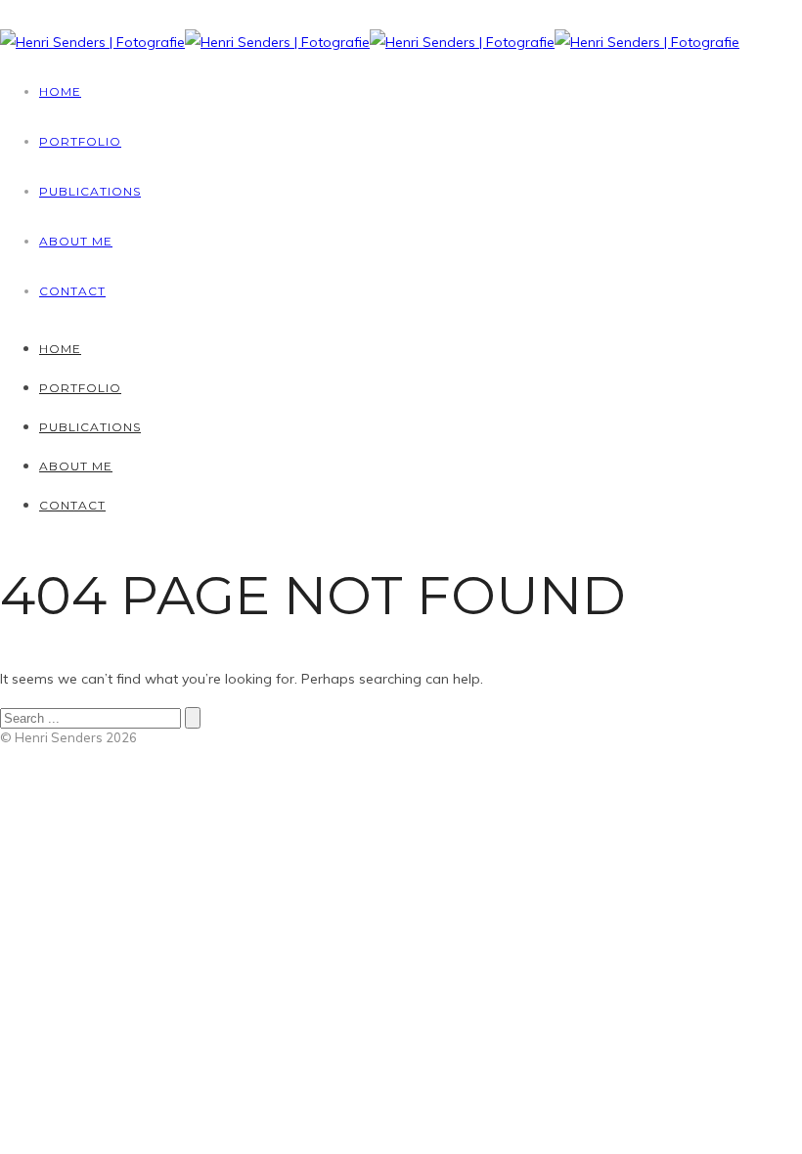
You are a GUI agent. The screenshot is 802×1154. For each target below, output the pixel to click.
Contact (72, 291)
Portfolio (80, 141)
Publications (90, 191)
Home (60, 91)
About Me (75, 241)
